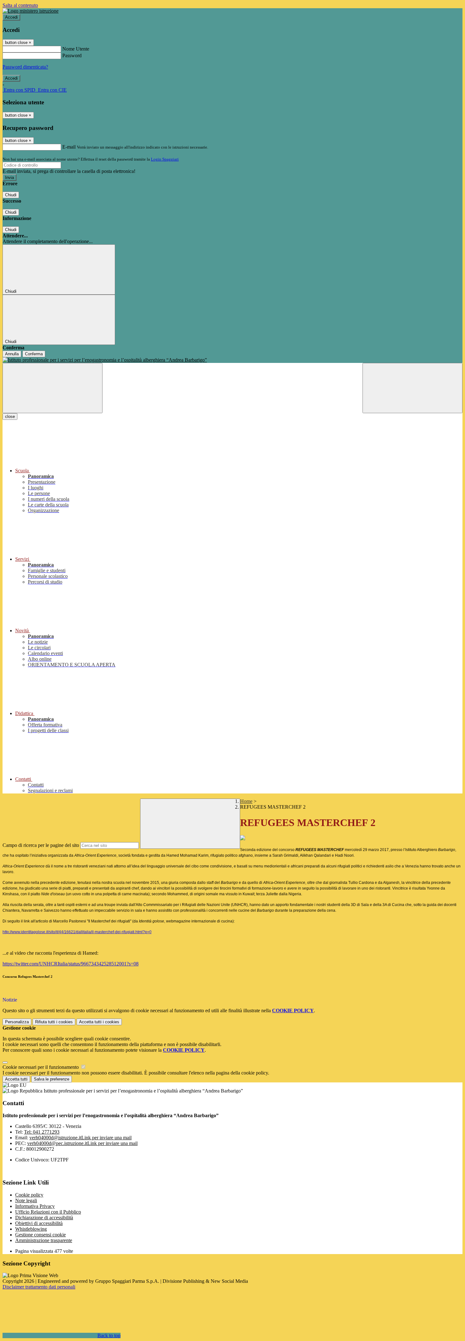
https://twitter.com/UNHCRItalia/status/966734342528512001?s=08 (71, 963)
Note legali (26, 1200)
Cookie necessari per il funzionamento (41, 1067)
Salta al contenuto (20, 5)
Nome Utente (75, 49)
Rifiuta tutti (54, 1022)
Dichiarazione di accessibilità (44, 1217)
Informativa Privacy (35, 1206)
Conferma (34, 354)
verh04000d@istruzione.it (80, 1137)
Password (72, 55)
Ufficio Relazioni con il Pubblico (48, 1212)
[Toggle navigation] (52, 388)
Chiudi (10, 195)
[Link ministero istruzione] (31, 11)
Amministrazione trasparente (43, 1240)
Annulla (12, 354)
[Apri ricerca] (412, 388)
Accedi (11, 17)
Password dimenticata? (25, 67)
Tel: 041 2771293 (41, 1132)
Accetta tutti (99, 1022)
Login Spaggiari (165, 159)
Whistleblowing (31, 1229)
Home (246, 801)
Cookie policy (29, 1194)
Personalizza (17, 1022)
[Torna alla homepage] (232, 360)
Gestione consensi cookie (40, 1234)
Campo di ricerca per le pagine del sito (41, 845)
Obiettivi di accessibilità (39, 1223)
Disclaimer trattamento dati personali (39, 1286)
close (10, 416)
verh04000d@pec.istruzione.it (82, 1143)
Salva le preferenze (51, 1079)
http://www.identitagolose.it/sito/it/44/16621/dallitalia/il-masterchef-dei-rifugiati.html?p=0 (77, 932)
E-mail (69, 147)
